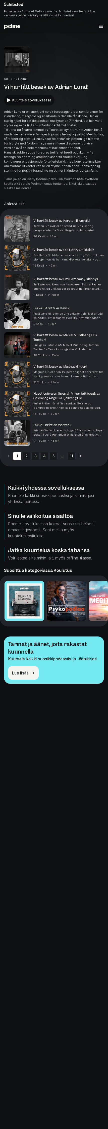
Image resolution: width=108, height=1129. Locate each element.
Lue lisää (68, 15)
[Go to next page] (81, 456)
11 (71, 456)
